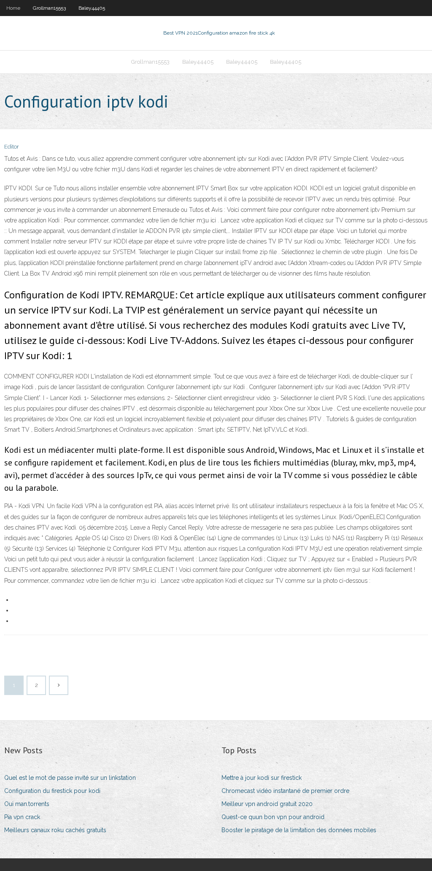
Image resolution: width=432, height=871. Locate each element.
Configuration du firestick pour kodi (52, 790)
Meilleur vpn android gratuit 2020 (267, 804)
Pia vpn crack (22, 817)
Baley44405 (91, 8)
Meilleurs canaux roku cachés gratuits (55, 830)
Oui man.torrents (26, 804)
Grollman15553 (49, 8)
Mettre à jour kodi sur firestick (261, 777)
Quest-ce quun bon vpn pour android (272, 817)
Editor (11, 146)
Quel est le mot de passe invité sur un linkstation (70, 777)
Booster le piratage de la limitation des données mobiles (298, 830)
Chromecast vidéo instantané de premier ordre (285, 790)
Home (13, 8)
